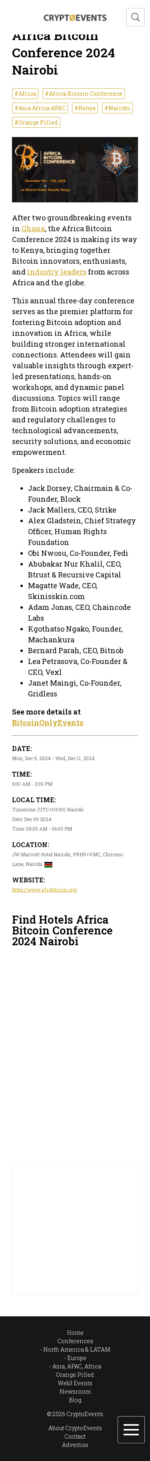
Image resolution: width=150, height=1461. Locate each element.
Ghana (33, 228)
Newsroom (75, 1391)
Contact (75, 1436)
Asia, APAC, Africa (76, 1366)
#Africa (25, 93)
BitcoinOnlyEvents (47, 722)
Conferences (75, 1341)
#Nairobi (117, 108)
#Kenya (85, 108)
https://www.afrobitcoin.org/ (45, 889)
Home (75, 1332)
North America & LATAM (76, 1349)
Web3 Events (75, 1383)
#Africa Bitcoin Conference (83, 93)
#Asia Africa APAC (40, 108)
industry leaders (56, 271)
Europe (76, 1358)
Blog (75, 1400)
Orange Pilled (75, 1374)
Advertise (75, 1445)
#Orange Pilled (36, 122)
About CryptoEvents (75, 1428)
